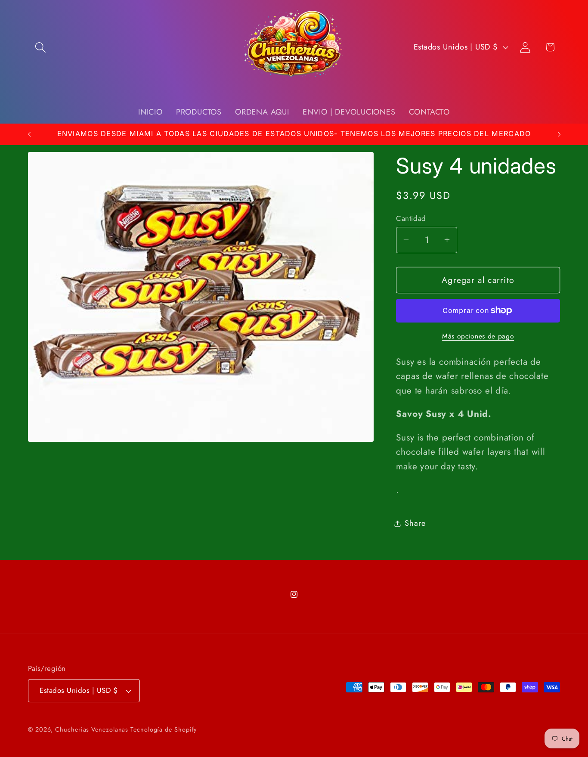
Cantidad (411, 218)
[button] (40, 47)
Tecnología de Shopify (163, 729)
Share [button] (415, 523)
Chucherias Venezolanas (92, 729)
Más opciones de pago (478, 336)
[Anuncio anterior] (29, 134)
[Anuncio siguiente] (559, 134)
